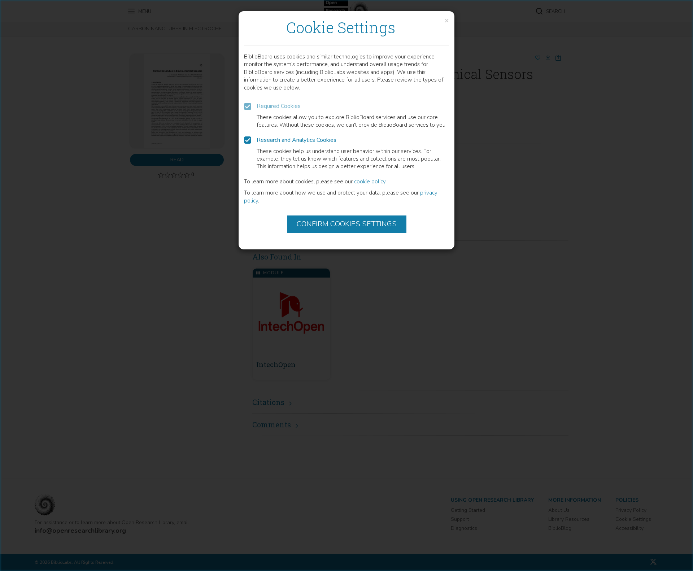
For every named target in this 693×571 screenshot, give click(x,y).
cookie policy (369, 181)
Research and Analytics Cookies (296, 140)
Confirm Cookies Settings (347, 224)
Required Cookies (279, 106)
